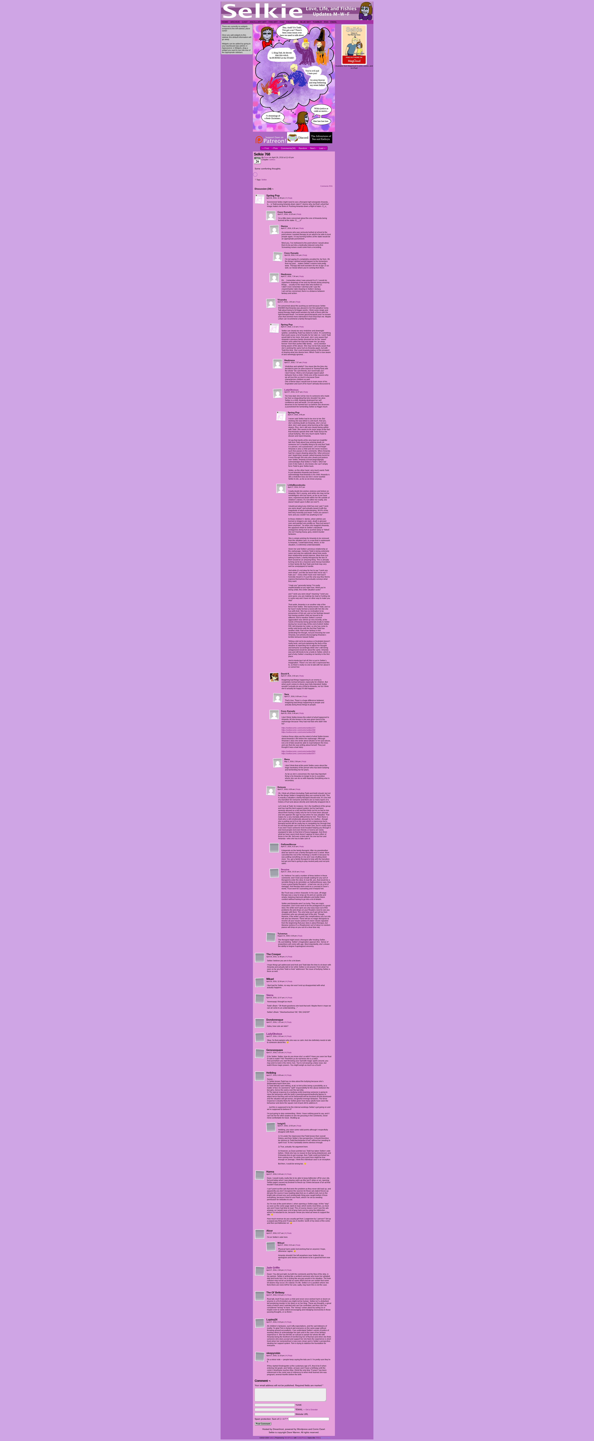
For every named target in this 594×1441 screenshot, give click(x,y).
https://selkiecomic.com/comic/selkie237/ (298, 728)
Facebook (292, 22)
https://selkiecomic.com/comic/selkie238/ (298, 730)
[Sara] (278, 698)
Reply (290, 198)
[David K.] (274, 677)
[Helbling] (260, 1076)
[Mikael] (260, 983)
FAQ (282, 22)
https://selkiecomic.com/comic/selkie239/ (298, 732)
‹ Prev (275, 148)
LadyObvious (291, 390)
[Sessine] (274, 877)
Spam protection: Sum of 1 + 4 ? (270, 1419)
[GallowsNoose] (274, 848)
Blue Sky (305, 22)
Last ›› (322, 148)
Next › (313, 148)
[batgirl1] (271, 1127)
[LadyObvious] (278, 397)
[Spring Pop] (260, 199)
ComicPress (301, 1438)
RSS (326, 22)
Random (303, 148)
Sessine (285, 869)
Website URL (301, 1414)
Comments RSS (326, 186)
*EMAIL (306, 1409)
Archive (235, 22)
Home (225, 22)
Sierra (269, 995)
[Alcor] (260, 1234)
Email (333, 22)
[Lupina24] (260, 1323)
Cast (245, 22)
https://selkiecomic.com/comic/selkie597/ (298, 753)
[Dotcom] (271, 791)
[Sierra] (260, 1003)
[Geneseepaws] (260, 1054)
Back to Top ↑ (326, 1438)
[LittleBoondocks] (281, 489)
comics (272, 160)
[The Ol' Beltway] (260, 1296)
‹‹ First (265, 148)
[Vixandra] (271, 303)
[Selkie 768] (294, 131)
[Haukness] (274, 278)
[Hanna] (274, 230)
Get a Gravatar (312, 1410)
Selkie (264, 180)
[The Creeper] (260, 958)
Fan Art (273, 22)
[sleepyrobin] (260, 1357)
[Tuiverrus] (271, 937)
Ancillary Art (258, 22)
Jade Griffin (273, 1267)
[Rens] (278, 763)
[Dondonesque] (260, 1023)
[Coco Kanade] (271, 216)
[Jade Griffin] (260, 1275)
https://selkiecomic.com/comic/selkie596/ (298, 751)
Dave (266, 157)
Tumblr (317, 22)
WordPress (289, 1438)
